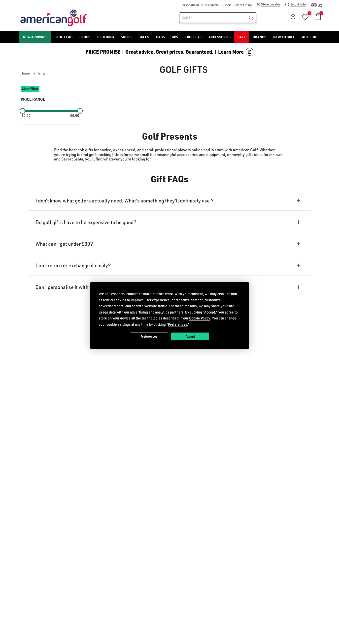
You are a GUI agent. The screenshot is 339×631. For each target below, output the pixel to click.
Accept (190, 336)
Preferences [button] (177, 324)
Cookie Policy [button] (199, 318)
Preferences (148, 336)
